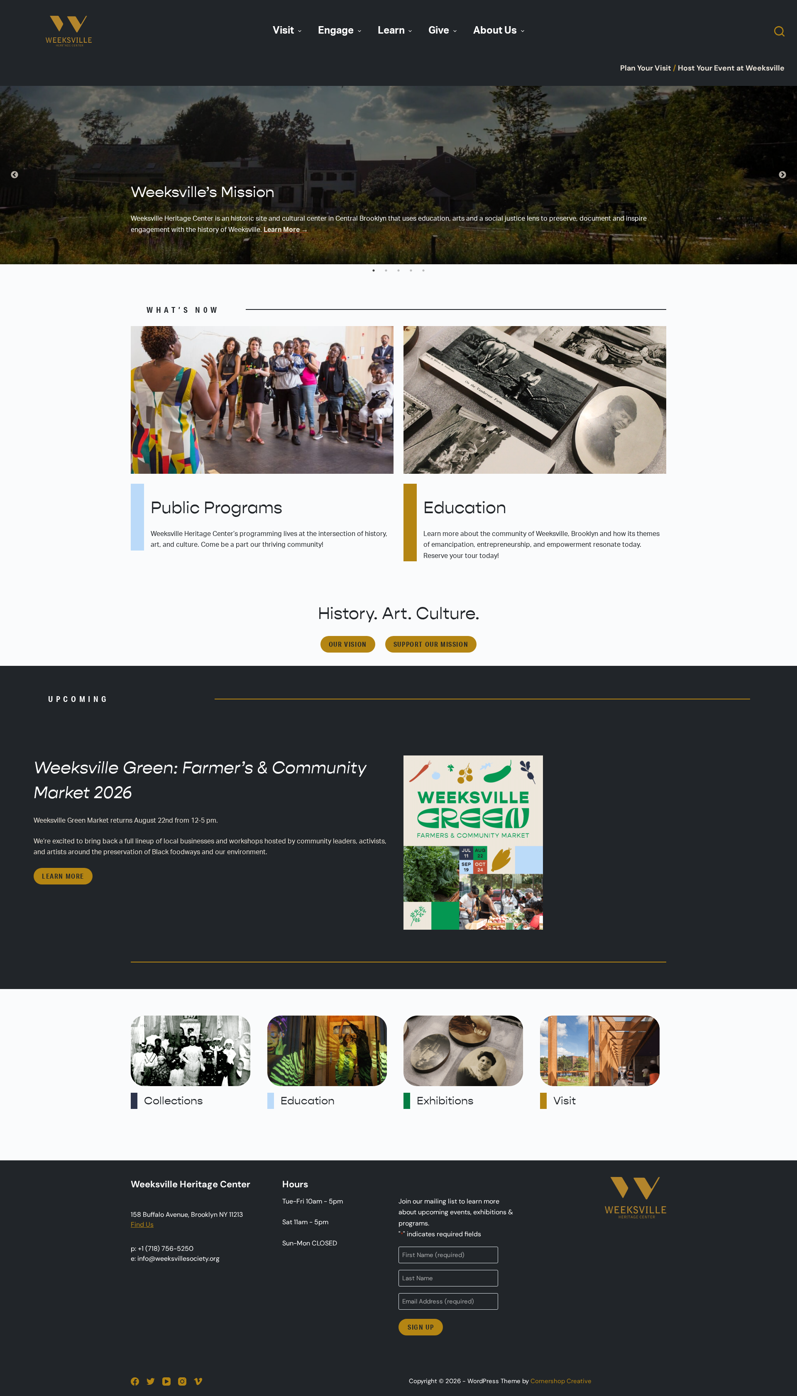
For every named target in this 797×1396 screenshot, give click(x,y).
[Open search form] (779, 31)
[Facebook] (135, 1381)
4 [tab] (411, 270)
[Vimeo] (198, 1381)
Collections (173, 1100)
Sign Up (421, 1327)
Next (782, 175)
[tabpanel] (398, 175)
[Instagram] (182, 1381)
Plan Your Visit (645, 68)
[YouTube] (166, 1381)
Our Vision (348, 644)
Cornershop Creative (561, 1381)
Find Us (142, 1224)
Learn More (63, 876)
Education (464, 508)
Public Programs (216, 508)
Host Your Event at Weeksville (731, 68)
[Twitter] (151, 1381)
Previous (14, 175)
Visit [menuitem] (283, 31)
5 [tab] (423, 270)
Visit (564, 1100)
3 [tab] (398, 270)
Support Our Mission (431, 644)
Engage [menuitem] (336, 31)
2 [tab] (386, 270)
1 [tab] (373, 270)
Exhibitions (445, 1100)
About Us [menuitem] (495, 31)
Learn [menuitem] (391, 31)
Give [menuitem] (438, 31)
